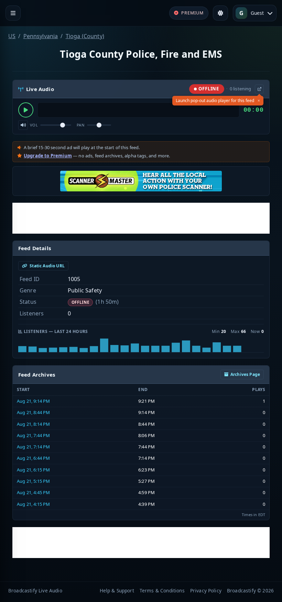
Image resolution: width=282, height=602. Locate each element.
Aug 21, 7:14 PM (33, 447)
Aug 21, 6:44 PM (33, 458)
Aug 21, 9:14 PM (33, 401)
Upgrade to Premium (48, 156)
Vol (34, 124)
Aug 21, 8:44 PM (33, 412)
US (11, 36)
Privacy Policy (205, 590)
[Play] (25, 110)
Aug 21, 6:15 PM (33, 470)
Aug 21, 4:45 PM (33, 492)
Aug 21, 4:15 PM (33, 504)
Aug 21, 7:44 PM (33, 435)
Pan (80, 124)
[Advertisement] (141, 218)
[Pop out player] (259, 89)
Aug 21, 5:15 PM (33, 481)
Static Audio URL (47, 266)
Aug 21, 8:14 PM (33, 424)
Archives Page (245, 374)
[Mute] (23, 125)
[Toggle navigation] (13, 13)
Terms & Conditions (162, 590)
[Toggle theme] (220, 13)
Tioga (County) (85, 36)
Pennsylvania (40, 36)
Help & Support (117, 590)
